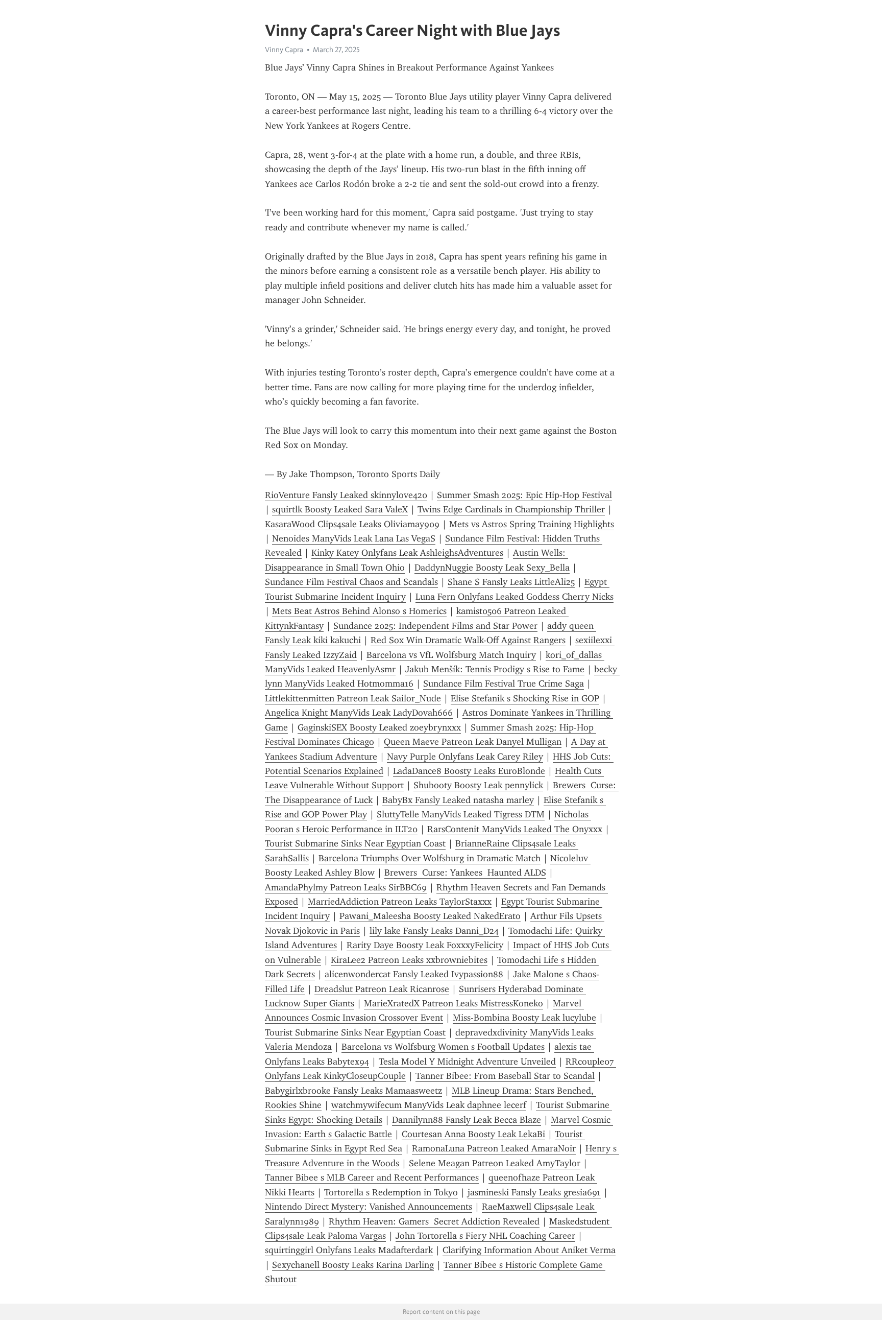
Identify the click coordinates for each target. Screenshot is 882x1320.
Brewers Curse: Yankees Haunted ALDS (465, 872)
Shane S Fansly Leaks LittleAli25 (511, 581)
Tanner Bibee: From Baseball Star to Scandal (505, 1075)
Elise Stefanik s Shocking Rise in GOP (525, 698)
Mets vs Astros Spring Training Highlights (531, 524)
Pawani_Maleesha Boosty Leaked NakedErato (430, 916)
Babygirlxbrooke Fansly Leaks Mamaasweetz (353, 1090)
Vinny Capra (284, 49)
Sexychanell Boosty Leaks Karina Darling (353, 1264)
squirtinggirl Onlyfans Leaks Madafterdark (349, 1250)
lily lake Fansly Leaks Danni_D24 (434, 930)
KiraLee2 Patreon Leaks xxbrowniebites (409, 959)
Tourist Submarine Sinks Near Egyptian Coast (355, 843)
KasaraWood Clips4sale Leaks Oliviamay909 (352, 524)
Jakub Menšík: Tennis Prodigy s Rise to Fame (494, 669)
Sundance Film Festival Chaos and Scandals (351, 581)
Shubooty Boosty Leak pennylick (478, 785)
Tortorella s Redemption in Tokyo (391, 1192)
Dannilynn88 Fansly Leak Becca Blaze (466, 1119)
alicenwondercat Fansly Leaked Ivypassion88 (414, 974)
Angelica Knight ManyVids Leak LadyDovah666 (359, 712)
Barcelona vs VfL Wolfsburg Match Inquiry (451, 655)
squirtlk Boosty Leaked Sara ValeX (340, 509)
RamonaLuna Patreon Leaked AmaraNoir (494, 1148)
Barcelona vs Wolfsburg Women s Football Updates (443, 1046)
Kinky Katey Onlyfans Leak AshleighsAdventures (407, 552)
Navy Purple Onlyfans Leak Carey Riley (465, 756)
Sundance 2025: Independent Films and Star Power (435, 625)
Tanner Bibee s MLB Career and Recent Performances (372, 1177)
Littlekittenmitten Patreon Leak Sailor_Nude (353, 698)
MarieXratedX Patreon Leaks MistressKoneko (453, 1003)
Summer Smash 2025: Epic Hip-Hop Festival (524, 495)
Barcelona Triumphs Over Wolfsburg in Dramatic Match (429, 858)
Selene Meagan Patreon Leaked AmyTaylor (494, 1163)
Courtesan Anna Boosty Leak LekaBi (473, 1134)
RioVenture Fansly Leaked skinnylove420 (346, 495)
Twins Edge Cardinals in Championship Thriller (511, 509)
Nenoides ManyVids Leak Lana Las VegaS (353, 538)
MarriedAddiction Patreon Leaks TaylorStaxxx (400, 901)
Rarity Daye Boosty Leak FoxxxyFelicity (425, 945)
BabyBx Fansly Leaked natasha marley (458, 800)
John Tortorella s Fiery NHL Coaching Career (485, 1235)
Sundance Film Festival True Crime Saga (503, 683)
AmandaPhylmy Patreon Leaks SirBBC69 (346, 887)
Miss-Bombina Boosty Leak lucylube (524, 1017)
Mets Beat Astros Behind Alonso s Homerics (359, 611)
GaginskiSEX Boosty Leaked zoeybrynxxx (379, 727)
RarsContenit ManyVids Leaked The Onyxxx (514, 829)
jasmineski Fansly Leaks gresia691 (534, 1192)
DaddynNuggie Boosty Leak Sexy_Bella (492, 567)
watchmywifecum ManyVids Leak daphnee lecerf (428, 1105)
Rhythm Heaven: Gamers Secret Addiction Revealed (434, 1221)
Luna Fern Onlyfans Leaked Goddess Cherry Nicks (514, 596)
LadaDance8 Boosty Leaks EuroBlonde (469, 770)
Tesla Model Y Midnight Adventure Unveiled (467, 1061)
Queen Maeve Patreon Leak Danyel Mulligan (472, 741)
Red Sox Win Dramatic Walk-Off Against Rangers (468, 640)
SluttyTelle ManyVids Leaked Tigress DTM (461, 814)
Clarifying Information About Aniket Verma (529, 1250)
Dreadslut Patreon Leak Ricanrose (381, 989)
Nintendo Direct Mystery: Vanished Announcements (368, 1206)
